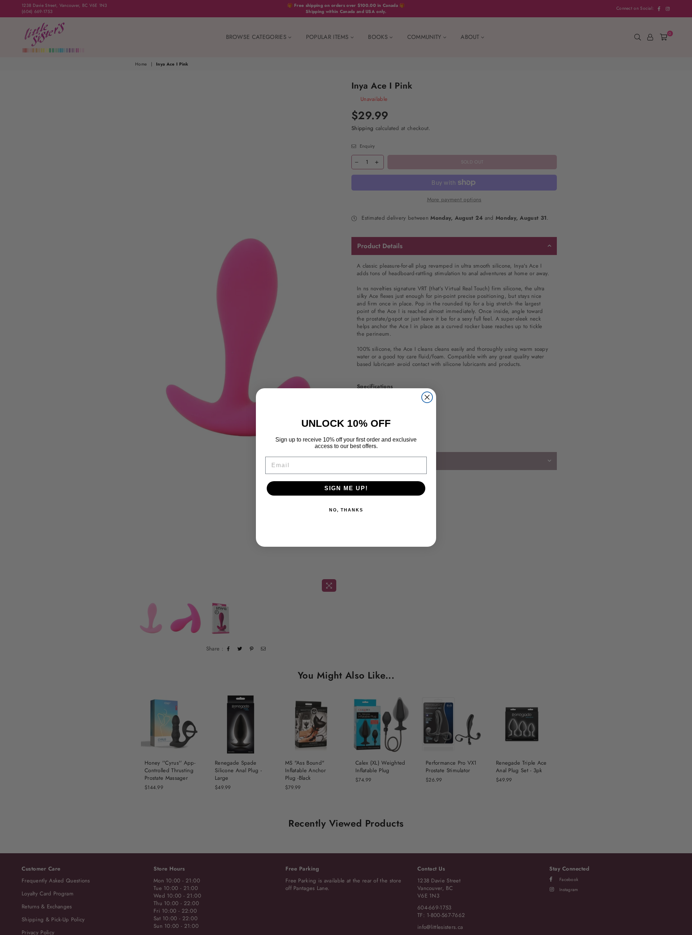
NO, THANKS (346, 510)
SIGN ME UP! (346, 488)
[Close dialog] (427, 397)
